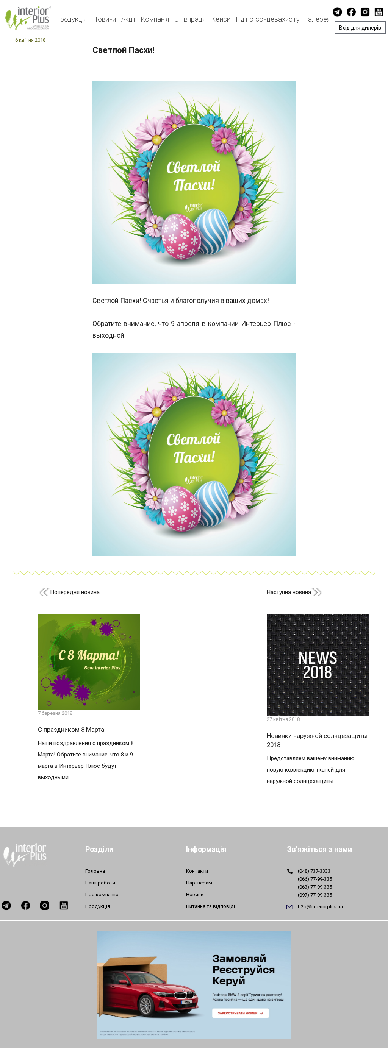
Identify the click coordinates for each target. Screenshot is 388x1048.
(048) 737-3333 (314, 871)
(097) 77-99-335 (315, 895)
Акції (128, 19)
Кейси (220, 19)
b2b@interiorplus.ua (320, 906)
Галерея (318, 19)
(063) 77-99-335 (315, 887)
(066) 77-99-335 (315, 879)
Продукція (71, 19)
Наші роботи (100, 883)
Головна (95, 871)
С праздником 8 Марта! (72, 729)
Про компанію (102, 894)
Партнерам (199, 883)
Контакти (197, 871)
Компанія (155, 19)
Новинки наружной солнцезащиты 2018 (317, 740)
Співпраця (190, 19)
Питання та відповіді (210, 906)
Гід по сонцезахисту (268, 19)
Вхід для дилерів (360, 28)
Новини (104, 19)
